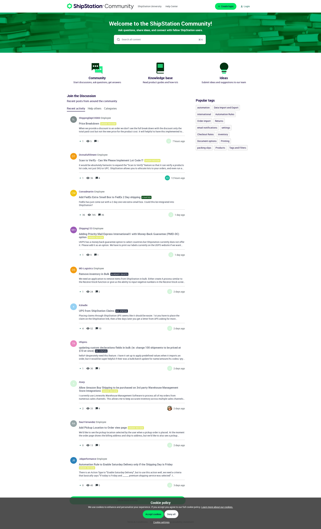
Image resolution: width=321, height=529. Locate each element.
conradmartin (86, 191)
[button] (161, 522)
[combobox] (160, 39)
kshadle (83, 305)
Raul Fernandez (87, 422)
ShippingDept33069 (89, 118)
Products (220, 147)
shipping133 (85, 228)
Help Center (172, 6)
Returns (219, 121)
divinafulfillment (88, 155)
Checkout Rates (205, 134)
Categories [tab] (110, 108)
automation (203, 107)
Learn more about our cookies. (217, 507)
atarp (82, 382)
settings (226, 127)
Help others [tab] (94, 108)
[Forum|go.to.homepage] (100, 6)
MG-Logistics (86, 268)
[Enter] (117, 39)
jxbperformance (87, 459)
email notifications (207, 127)
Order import (204, 121)
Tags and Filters (237, 147)
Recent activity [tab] (76, 108)
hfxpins (83, 342)
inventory (223, 134)
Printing (225, 141)
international (204, 114)
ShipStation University (150, 6)
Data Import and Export (226, 107)
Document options (207, 141)
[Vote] (80, 141)
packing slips (204, 147)
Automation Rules (224, 114)
